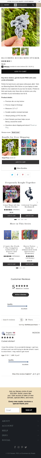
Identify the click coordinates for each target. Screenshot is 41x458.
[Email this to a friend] (28, 175)
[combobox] (29, 325)
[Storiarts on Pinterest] (22, 447)
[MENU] (1, 5)
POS (17, 453)
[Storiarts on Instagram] (18, 447)
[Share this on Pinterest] (23, 175)
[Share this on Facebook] (17, 175)
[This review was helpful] (33, 374)
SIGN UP (29, 410)
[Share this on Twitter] (12, 175)
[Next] (38, 27)
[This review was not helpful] (37, 374)
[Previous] (2, 27)
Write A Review (20, 294)
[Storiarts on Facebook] (15, 447)
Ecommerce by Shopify (28, 453)
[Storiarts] (20, 5)
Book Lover (15, 132)
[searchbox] (10, 320)
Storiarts (12, 453)
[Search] (33, 5)
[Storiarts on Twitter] (25, 447)
